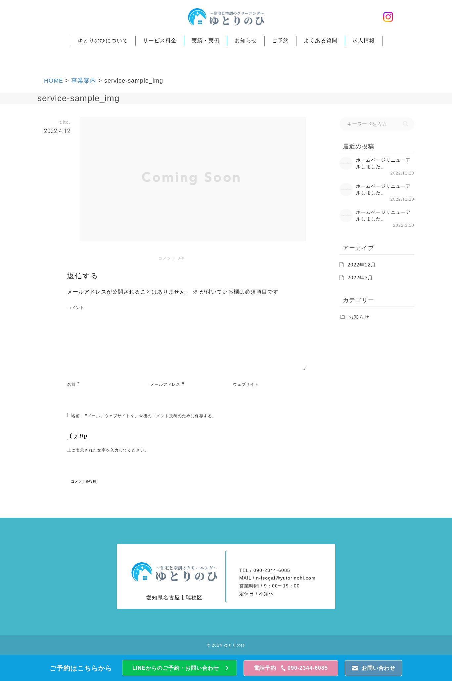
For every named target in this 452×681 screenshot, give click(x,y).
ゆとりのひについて (102, 40)
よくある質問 (321, 40)
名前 (71, 384)
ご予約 (280, 40)
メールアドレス (165, 384)
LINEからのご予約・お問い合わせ (175, 668)
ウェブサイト (246, 384)
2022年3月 (360, 277)
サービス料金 (160, 40)
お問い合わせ (378, 668)
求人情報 (363, 40)
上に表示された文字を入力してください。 (108, 450)
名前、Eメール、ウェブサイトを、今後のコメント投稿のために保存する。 (143, 416)
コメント (75, 307)
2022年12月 (361, 264)
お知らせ (246, 40)
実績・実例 (206, 40)
